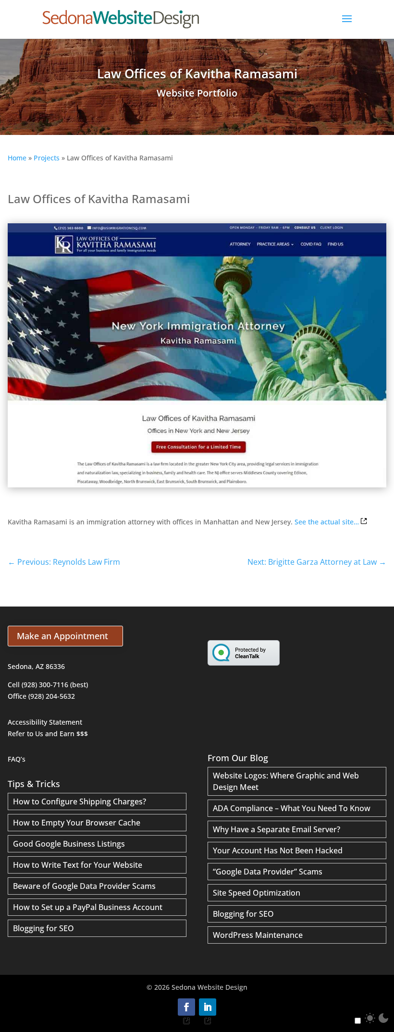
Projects (47, 157)
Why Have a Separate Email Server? (276, 829)
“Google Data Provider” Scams (267, 871)
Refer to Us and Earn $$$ (48, 733)
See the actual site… (327, 521)
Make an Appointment (62, 636)
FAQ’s (16, 759)
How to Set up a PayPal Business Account (87, 907)
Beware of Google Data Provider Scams (84, 886)
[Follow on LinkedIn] (207, 1007)
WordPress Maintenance (258, 935)
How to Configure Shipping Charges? (79, 801)
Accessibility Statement (45, 722)
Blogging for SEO (43, 928)
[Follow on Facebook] (186, 1007)
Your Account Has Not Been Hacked (278, 850)
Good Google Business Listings (69, 843)
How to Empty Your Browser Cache (76, 822)
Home (17, 157)
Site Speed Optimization (256, 892)
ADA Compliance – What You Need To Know (291, 808)
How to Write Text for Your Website (77, 865)
